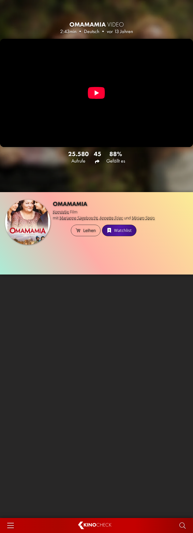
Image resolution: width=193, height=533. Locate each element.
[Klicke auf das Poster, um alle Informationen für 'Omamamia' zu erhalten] (27, 222)
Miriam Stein (143, 218)
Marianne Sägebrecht (79, 218)
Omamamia (96, 24)
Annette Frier (111, 218)
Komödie (61, 212)
